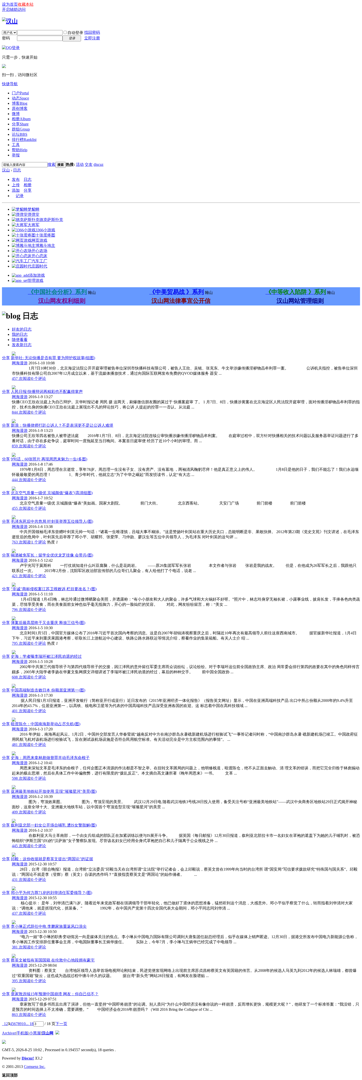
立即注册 (92, 38)
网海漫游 (20, 363)
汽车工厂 (39, 261)
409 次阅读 (21, 812)
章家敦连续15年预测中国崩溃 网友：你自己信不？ (55, 994)
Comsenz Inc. (34, 1066)
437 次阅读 (21, 913)
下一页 (61, 1024)
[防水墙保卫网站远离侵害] (57, 1033)
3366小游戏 (45, 230)
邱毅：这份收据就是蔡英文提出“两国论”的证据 (52, 859)
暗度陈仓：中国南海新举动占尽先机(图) (45, 724)
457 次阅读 (21, 378)
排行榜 (24, 139)
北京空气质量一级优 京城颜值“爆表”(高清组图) (52, 493)
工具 (16, 145)
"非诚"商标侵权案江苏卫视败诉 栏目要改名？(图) (54, 589)
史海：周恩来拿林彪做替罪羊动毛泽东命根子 (50, 758)
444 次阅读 (21, 480)
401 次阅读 (21, 711)
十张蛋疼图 (45, 235)
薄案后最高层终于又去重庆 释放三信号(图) (48, 623)
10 (24, 1024)
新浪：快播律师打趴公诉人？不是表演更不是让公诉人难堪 (62, 425)
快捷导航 (10, 84)
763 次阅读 (21, 542)
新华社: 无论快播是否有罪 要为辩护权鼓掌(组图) (53, 358)
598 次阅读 (21, 778)
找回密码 (92, 32)
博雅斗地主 (45, 245)
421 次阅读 (21, 576)
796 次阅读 (21, 610)
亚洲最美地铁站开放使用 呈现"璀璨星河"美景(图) (54, 791)
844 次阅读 (21, 412)
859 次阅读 (21, 446)
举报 (16, 155)
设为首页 (10, 4)
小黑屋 (35, 1033)
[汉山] (10, 21)
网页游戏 (39, 240)
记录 (20, 196)
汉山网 (47, 1033)
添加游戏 (37, 275)
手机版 (22, 1033)
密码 (6, 38)
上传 (16, 185)
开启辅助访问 (14, 9)
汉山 (6, 170)
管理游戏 (35, 280)
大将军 (33, 225)
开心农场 (39, 251)
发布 (16, 179)
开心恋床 (39, 256)
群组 (21, 129)
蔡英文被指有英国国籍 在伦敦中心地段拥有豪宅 (53, 960)
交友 (89, 164)
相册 (21, 119)
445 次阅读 (21, 846)
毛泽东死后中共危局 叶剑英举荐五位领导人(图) (52, 521)
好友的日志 (22, 329)
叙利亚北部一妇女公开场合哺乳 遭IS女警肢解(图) (54, 825)
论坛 (19, 134)
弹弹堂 (33, 214)
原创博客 (20, 108)
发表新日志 (22, 345)
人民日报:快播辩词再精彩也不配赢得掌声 (47, 391)
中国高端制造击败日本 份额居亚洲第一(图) (48, 690)
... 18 (29, 1024)
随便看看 (20, 340)
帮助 (19, 150)
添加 (16, 190)
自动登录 (75, 33)
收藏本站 (25, 4)
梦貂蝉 (33, 209)
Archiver (9, 1033)
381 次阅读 (21, 947)
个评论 (38, 378)
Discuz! (28, 1058)
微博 (16, 114)
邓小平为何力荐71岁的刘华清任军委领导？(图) (51, 893)
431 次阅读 (21, 880)
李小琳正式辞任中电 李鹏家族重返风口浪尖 (49, 926)
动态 (20, 98)
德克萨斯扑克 (51, 220)
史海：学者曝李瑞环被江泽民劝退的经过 (46, 656)
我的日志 (20, 334)
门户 (20, 93)
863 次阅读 (21, 1014)
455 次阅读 (21, 508)
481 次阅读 (21, 744)
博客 (19, 103)
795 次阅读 (21, 643)
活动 (80, 164)
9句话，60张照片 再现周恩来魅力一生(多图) (49, 459)
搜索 (51, 164)
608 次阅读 (21, 677)
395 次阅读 (21, 981)
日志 (17, 170)
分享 (20, 124)
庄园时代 (39, 266)
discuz (98, 164)
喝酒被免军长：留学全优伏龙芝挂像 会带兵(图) (52, 555)
